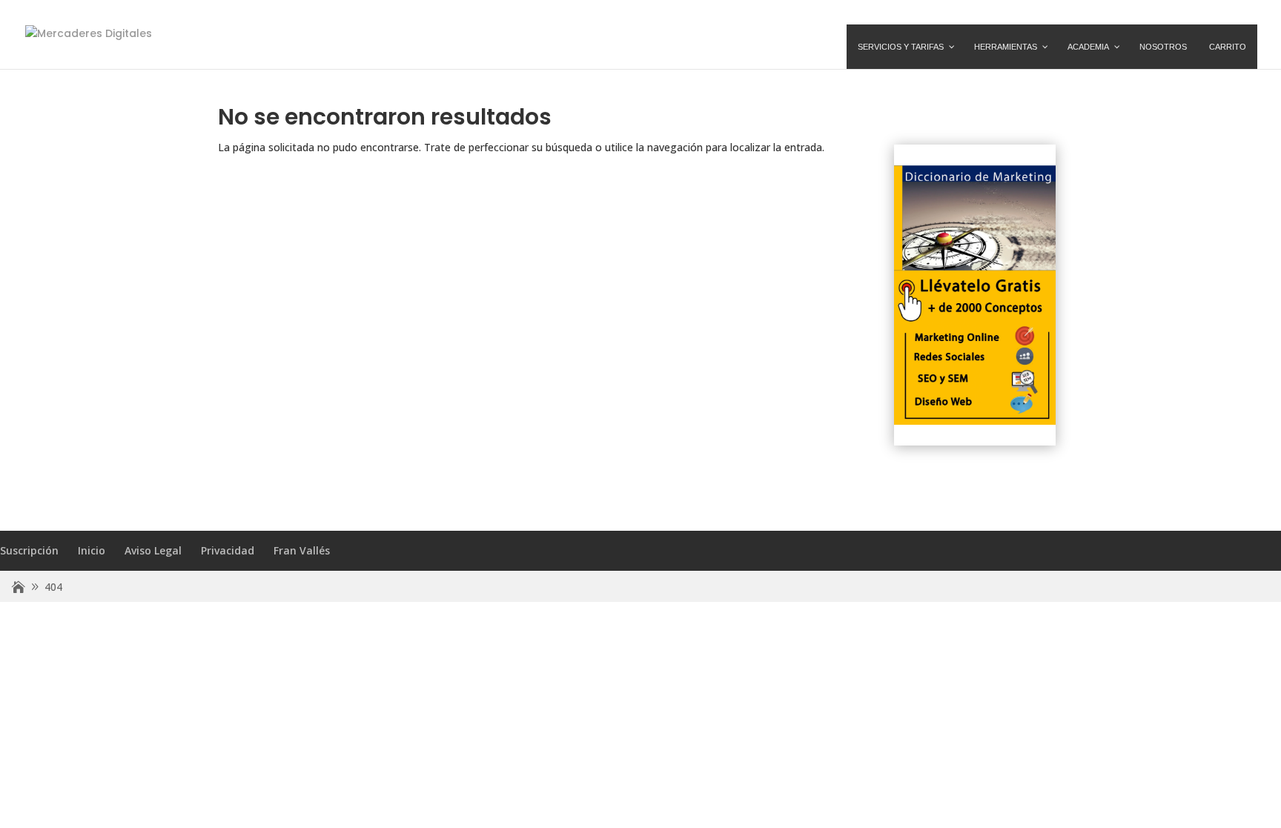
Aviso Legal (153, 550)
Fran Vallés (302, 550)
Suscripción (29, 550)
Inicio (91, 550)
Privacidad (227, 550)
